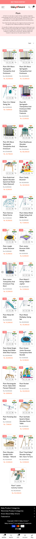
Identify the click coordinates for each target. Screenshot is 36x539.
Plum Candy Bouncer (24, 178)
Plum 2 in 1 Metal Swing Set (9, 103)
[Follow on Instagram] (18, 529)
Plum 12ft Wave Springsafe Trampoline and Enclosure (25, 70)
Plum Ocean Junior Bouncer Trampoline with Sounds (26, 351)
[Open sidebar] (2, 272)
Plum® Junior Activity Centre (17, 486)
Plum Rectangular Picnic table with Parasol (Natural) (9, 386)
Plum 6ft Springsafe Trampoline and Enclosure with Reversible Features (25, 107)
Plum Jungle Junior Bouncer (8, 247)
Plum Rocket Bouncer (24, 385)
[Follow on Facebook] (16, 529)
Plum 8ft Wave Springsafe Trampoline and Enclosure (9, 145)
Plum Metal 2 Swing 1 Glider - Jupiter (25, 281)
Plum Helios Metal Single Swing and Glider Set (26, 215)
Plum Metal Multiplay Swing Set (25, 317)
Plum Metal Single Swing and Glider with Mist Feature (9, 350)
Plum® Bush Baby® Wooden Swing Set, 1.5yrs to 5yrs (26, 454)
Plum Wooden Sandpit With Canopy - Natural (9, 454)
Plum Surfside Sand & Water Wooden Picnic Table (25, 420)
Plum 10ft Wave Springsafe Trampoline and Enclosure (9, 70)
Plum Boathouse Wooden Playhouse (26, 144)
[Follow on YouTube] (20, 529)
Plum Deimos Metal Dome (8, 214)
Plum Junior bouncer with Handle (25, 248)
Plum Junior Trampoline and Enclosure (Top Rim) (9, 282)
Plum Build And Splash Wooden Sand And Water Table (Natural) (9, 180)
